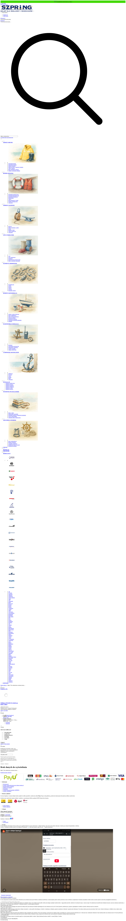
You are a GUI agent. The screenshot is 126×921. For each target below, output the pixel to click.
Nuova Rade (11, 651)
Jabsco (9, 634)
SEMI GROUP (11, 664)
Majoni (9, 642)
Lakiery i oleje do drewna (13, 314)
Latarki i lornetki (11, 348)
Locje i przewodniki (12, 416)
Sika (9, 665)
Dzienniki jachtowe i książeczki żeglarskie (17, 415)
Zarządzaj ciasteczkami (6, 895)
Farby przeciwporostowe (13, 316)
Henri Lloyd (11, 629)
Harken (9, 627)
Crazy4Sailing (11, 613)
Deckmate (10, 615)
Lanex (9, 638)
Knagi (9, 228)
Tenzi (9, 670)
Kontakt (2, 713)
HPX (9, 630)
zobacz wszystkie (4, 710)
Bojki (9, 378)
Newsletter (3, 746)
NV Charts (10, 652)
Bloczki (10, 226)
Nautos (9, 648)
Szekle (9, 285)
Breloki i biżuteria (12, 442)
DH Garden (10, 616)
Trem (9, 673)
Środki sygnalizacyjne (13, 201)
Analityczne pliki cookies (6, 907)
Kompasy (10, 345)
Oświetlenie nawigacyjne (13, 346)
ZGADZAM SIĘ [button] (4, 919)
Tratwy (9, 199)
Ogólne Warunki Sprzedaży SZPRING (11, 790)
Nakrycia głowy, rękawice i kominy (15, 167)
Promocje (2, 687)
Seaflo (9, 661)
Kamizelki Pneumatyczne (13, 195)
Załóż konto (5, 16)
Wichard (10, 677)
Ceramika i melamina (12, 443)
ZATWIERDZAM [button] (4, 915)
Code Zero (10, 611)
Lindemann (10, 640)
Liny (9, 256)
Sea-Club (10, 660)
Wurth (9, 679)
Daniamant (10, 614)
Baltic (9, 602)
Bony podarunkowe (12, 441)
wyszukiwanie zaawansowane (7, 137)
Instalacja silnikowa (10, 386)
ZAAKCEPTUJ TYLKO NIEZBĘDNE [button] (9, 918)
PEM (9, 654)
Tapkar (9, 668)
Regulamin (5, 788)
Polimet (10, 655)
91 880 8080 (3, 3)
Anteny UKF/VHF (12, 349)
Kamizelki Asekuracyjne (13, 194)
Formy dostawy (6, 805)
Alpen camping (11, 597)
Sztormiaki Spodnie (12, 164)
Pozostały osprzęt (12, 290)
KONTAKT (5, 822)
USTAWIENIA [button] (4, 917)
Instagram (8, 723)
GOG (9, 626)
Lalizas (9, 636)
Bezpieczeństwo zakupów (8, 786)
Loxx (9, 641)
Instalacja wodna (9, 388)
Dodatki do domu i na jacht (14, 444)
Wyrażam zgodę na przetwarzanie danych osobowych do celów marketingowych (8, 757)
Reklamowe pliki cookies (6, 911)
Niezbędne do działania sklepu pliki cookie (11, 901)
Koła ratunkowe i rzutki (13, 200)
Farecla (9, 620)
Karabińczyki (11, 284)
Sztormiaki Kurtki (12, 163)
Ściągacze (10, 258)
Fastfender (10, 621)
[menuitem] (58, 156)
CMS (9, 610)
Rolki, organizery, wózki (13, 227)
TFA (9, 671)
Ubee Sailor (10, 674)
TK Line (10, 672)
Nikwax (10, 649)
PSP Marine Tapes (12, 657)
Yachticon (10, 681)
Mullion (10, 646)
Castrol (9, 609)
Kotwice (10, 374)
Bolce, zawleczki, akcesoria (14, 260)
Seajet (9, 662)
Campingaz (10, 608)
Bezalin (10, 604)
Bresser (9, 607)
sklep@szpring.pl (4, 4)
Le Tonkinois (11, 639)
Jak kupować (6, 784)
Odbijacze (10, 373)
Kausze (9, 287)
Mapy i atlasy (11, 412)
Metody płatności (6, 806)
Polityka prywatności (7, 787)
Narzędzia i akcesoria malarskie (14, 320)
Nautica (10, 647)
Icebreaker (10, 632)
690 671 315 (5, 717)
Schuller (10, 659)
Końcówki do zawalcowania (14, 259)
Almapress (10, 596)
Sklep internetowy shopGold (6, 897)
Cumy (9, 376)
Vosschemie (10, 676)
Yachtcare (10, 680)
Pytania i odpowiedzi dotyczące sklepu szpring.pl (13, 785)
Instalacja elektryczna (10, 383)
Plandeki (10, 321)
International (11, 633)
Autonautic (10, 601)
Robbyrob (10, 658)
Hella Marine (11, 628)
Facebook (8, 722)
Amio (9, 598)
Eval (9, 619)
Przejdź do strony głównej (6, 772)
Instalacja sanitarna (10, 385)
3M (9, 591)
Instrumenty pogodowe (13, 347)
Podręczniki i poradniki (13, 414)
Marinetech (10, 643)
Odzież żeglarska (11, 166)
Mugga (9, 645)
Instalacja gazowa (9, 384)
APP (9, 600)
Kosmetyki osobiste (12, 446)
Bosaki (9, 377)
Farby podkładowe (12, 315)
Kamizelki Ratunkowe (13, 196)
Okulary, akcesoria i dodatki (14, 170)
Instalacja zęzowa (9, 389)
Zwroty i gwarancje (7, 791)
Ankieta (2, 727)
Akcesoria (10, 202)
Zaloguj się (5, 14)
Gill (9, 623)
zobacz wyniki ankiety (5, 743)
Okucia (9, 288)
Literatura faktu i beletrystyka (14, 417)
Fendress (10, 622)
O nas (4, 821)
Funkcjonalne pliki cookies (6, 905)
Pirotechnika (11, 198)
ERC (9, 617)
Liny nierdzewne (11, 257)
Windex (10, 678)
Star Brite (10, 667)
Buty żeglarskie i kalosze (13, 169)
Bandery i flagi (11, 230)
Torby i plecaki (11, 168)
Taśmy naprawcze (12, 231)
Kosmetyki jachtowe (12, 319)
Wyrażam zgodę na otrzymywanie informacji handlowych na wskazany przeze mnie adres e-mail (9, 760)
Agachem (10, 594)
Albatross (10, 595)
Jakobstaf (10, 635)
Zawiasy (10, 289)
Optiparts (10, 653)
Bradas (9, 606)
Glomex (10, 625)
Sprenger (10, 666)
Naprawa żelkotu (11, 317)
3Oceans (10, 592)
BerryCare (10, 603)
